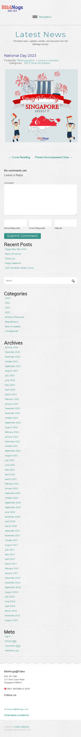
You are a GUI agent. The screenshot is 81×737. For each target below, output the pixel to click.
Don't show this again (20, 395)
